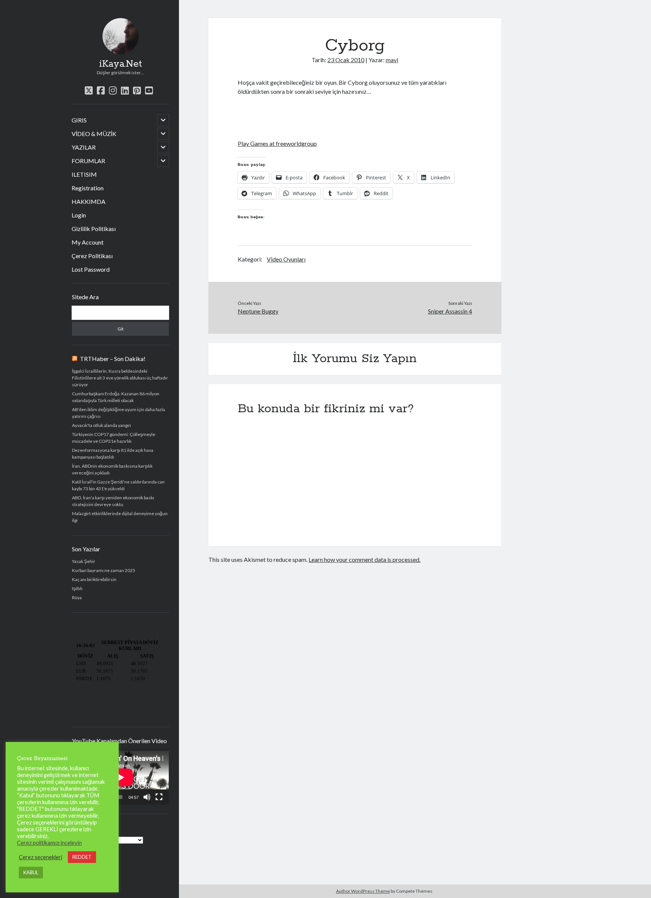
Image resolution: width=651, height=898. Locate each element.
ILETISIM (84, 174)
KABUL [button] (30, 872)
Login (79, 215)
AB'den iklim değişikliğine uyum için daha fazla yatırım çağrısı (118, 413)
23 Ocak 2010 (345, 59)
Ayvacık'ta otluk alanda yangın (101, 425)
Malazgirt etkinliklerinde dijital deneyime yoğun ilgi (120, 517)
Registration (88, 187)
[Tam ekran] (159, 797)
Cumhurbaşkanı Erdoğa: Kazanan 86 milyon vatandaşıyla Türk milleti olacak (115, 397)
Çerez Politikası (92, 255)
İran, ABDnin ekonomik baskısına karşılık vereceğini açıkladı (112, 469)
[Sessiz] (147, 797)
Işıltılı (77, 588)
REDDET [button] (82, 857)
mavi (392, 59)
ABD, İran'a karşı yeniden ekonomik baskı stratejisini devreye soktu (113, 501)
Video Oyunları (286, 259)
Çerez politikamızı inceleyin (49, 843)
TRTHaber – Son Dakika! (112, 358)
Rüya (77, 597)
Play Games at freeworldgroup (277, 143)
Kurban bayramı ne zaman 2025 (103, 570)
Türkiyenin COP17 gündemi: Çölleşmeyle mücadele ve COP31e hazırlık (113, 437)
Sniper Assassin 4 (450, 311)
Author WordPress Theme (363, 891)
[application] (120, 777)
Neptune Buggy (258, 311)
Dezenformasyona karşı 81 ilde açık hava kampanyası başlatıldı (112, 453)
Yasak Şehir (83, 561)
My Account (88, 242)
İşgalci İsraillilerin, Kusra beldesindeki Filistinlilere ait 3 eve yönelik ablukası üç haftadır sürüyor (120, 377)
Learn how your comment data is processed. (364, 559)
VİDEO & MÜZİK (94, 133)
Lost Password (91, 269)
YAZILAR (84, 147)
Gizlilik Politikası (94, 228)
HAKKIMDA (88, 201)
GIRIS (79, 120)
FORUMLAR (88, 160)
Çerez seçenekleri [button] (40, 857)
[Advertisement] (326, 116)
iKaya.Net (120, 64)
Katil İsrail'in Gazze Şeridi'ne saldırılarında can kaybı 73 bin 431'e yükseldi (118, 485)
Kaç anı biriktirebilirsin (94, 579)
